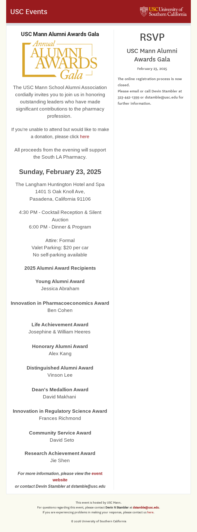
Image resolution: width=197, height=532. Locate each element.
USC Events (28, 11)
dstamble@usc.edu (146, 507)
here (84, 136)
